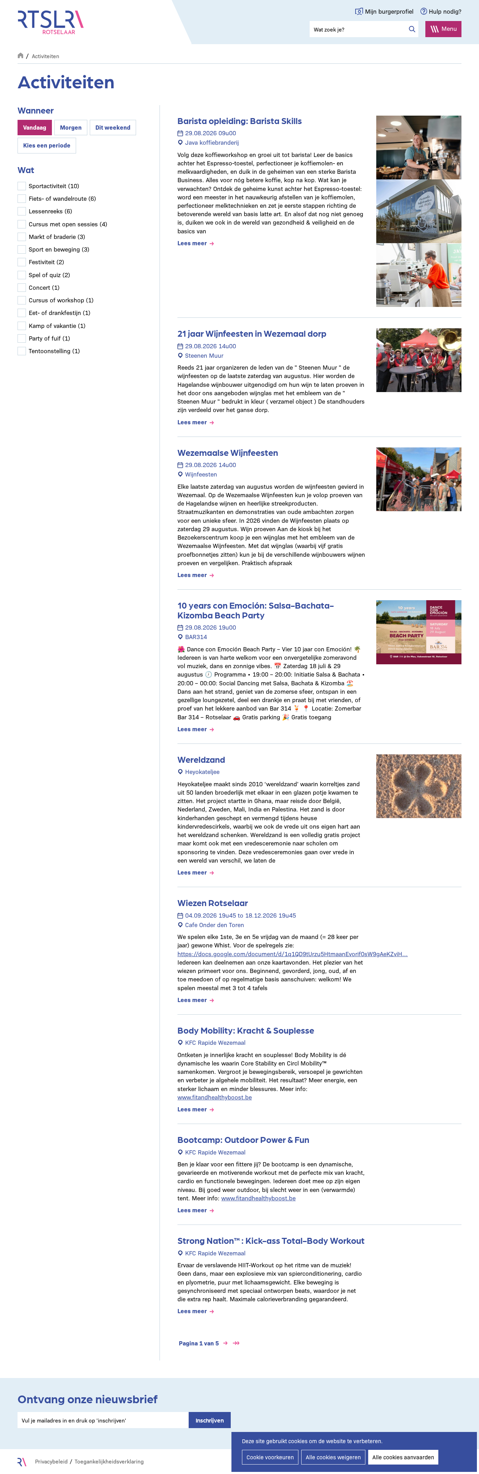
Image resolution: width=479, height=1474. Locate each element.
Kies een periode (46, 145)
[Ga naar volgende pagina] (225, 1343)
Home (20, 54)
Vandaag (34, 127)
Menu (449, 28)
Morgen (71, 127)
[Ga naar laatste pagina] (236, 1343)
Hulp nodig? (445, 11)
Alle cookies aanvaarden (403, 1457)
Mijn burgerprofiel (389, 11)
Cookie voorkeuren (270, 1457)
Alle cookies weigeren (333, 1457)
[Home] (51, 22)
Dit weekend (112, 127)
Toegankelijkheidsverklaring (109, 1461)
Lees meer (192, 243)
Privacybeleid (51, 1461)
